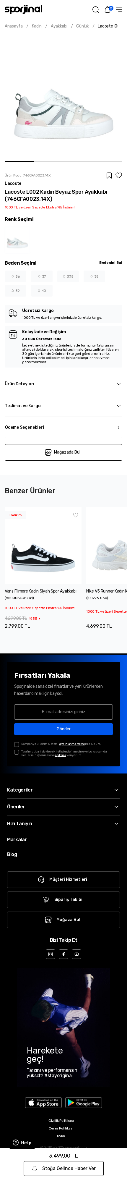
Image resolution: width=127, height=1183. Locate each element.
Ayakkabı (59, 26)
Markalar (17, 839)
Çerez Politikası (61, 1128)
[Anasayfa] (23, 9)
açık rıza (60, 755)
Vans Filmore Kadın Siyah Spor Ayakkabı (40, 591)
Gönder (64, 729)
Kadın (37, 26)
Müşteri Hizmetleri (68, 879)
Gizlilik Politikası (61, 1121)
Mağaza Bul (68, 919)
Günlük (82, 26)
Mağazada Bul (67, 452)
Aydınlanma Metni (72, 744)
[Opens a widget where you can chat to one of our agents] (22, 1143)
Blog (12, 854)
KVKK (61, 1136)
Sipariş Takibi (68, 899)
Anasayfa (14, 26)
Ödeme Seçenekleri (24, 427)
